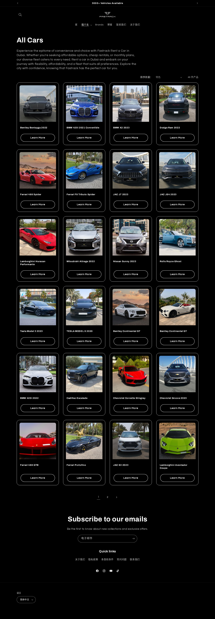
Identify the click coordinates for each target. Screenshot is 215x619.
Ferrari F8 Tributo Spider (81, 194)
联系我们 (135, 559)
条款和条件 (107, 559)
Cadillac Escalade (77, 398)
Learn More (37, 137)
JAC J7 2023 (120, 194)
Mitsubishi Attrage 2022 (81, 261)
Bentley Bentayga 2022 (33, 127)
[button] (20, 14)
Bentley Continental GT (126, 331)
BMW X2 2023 (121, 127)
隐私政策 (93, 559)
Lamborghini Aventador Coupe (173, 466)
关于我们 (80, 559)
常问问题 (122, 559)
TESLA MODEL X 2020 (80, 331)
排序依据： (146, 77)
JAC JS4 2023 (168, 194)
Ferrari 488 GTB (29, 465)
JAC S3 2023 (120, 465)
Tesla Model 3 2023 (31, 331)
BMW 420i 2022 (29, 398)
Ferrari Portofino (76, 465)
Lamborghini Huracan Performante (32, 262)
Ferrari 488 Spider (30, 194)
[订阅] (133, 538)
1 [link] (98, 497)
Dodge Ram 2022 (170, 127)
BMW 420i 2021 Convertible (83, 127)
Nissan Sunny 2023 (124, 261)
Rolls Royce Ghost (170, 261)
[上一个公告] (17, 3)
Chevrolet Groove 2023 (173, 398)
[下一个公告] (197, 3)
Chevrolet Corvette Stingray (129, 398)
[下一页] (116, 497)
